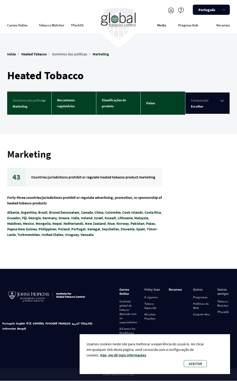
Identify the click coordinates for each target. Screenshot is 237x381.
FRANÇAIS (64, 323)
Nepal (57, 223)
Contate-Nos (201, 314)
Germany (49, 218)
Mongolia (43, 223)
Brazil (42, 212)
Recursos (223, 25)
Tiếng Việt (87, 323)
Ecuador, (14, 218)
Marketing (101, 54)
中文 (29, 323)
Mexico (28, 223)
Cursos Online (17, 25)
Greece (64, 218)
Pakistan (137, 223)
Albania (13, 212)
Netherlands (73, 223)
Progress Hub (188, 25)
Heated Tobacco (34, 54)
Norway (122, 223)
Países (150, 103)
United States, (53, 234)
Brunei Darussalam (64, 212)
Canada (87, 212)
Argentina (29, 212)
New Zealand (95, 223)
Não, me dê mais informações (123, 355)
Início (11, 54)
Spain (140, 229)
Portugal (78, 229)
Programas (200, 297)
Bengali (21, 328)
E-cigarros (151, 297)
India (75, 218)
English (20, 323)
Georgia (34, 218)
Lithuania (125, 218)
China (98, 212)
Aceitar (195, 363)
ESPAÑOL (38, 323)
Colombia (113, 212)
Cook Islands (132, 212)
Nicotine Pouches (150, 316)
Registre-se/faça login (171, 10)
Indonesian (9, 328)
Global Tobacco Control (118, 24)
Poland (64, 229)
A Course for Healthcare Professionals (128, 333)
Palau (150, 223)
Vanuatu (87, 234)
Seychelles (110, 229)
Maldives (14, 223)
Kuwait (110, 218)
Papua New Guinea (22, 229)
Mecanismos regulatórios (66, 103)
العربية (75, 323)
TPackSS (77, 25)
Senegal (93, 229)
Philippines (47, 229)
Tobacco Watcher (51, 25)
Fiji (24, 218)
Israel (98, 218)
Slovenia (127, 229)
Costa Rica (152, 212)
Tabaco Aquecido (150, 306)
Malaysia (141, 218)
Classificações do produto (114, 103)
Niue (111, 223)
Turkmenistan (28, 234)
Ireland (86, 218)
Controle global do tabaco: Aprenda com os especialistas (128, 311)
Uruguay (72, 234)
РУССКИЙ (51, 323)
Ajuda (181, 10)
